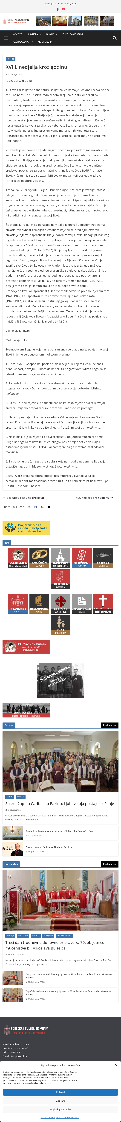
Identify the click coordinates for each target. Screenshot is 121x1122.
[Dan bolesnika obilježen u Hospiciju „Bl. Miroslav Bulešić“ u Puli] (13, 833)
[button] (116, 1065)
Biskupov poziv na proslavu (25, 498)
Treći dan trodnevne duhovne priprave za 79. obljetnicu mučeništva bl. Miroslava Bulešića (54, 945)
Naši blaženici (21, 41)
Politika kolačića (48, 1117)
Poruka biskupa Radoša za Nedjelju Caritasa (49, 847)
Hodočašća (23, 936)
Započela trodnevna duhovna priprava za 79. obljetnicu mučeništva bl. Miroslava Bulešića (68, 993)
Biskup (50, 34)
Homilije (10, 59)
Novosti (17, 34)
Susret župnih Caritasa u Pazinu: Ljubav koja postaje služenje (59, 803)
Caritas (10, 797)
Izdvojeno (48, 936)
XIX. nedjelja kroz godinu (92, 498)
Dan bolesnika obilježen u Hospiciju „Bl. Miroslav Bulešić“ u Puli (59, 830)
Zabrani (60, 1100)
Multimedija (45, 41)
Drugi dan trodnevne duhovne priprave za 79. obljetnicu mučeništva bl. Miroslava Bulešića (69, 976)
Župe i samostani (73, 34)
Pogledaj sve (110, 725)
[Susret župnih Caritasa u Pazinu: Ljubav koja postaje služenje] (60, 761)
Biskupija (32, 34)
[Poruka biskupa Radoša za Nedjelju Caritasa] (13, 849)
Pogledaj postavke (60, 1109)
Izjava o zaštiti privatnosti (67, 1117)
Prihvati (60, 1092)
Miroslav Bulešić (64, 936)
